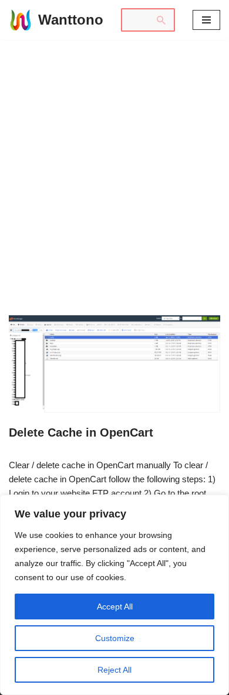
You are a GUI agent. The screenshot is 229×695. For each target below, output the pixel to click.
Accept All (115, 606)
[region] (114, 595)
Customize (114, 638)
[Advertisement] (114, 160)
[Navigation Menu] (206, 20)
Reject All (114, 669)
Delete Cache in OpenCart (81, 432)
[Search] (161, 20)
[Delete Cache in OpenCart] (114, 364)
